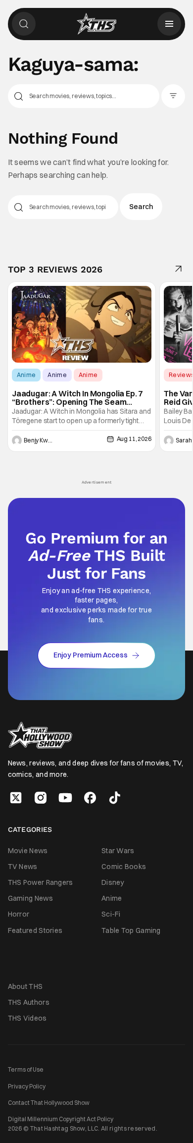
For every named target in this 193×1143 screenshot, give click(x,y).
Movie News (28, 850)
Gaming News (30, 898)
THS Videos (27, 1018)
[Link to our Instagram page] (40, 798)
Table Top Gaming (131, 930)
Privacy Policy (27, 1086)
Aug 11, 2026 (134, 438)
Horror (19, 914)
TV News (23, 866)
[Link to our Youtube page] (65, 798)
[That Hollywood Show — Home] (96, 24)
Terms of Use (26, 1069)
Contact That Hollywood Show (49, 1102)
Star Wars (118, 850)
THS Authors (28, 1002)
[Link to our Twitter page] (16, 798)
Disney (112, 882)
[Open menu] (169, 24)
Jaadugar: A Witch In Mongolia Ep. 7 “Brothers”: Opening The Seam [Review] (77, 398)
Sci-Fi (111, 914)
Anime (26, 375)
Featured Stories (35, 930)
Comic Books (123, 866)
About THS (25, 986)
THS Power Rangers (40, 882)
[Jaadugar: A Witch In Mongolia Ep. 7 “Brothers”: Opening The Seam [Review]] (81, 324)
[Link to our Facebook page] (90, 798)
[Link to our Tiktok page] (115, 798)
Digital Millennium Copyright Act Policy (60, 1119)
